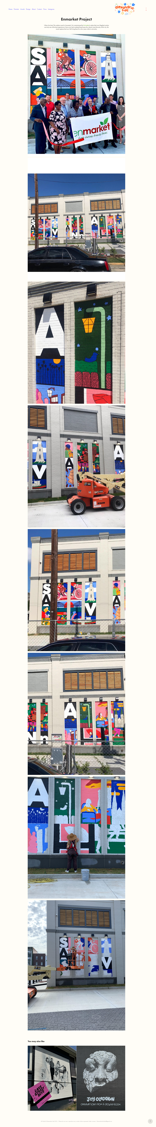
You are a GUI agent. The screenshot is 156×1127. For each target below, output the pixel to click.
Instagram (51, 9)
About (34, 9)
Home (10, 9)
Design (28, 9)
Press (45, 9)
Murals (22, 9)
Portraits (16, 9)
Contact (39, 9)
